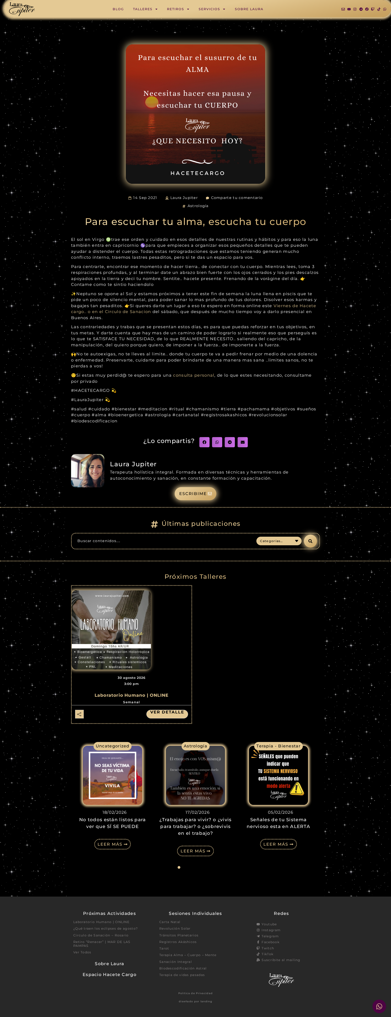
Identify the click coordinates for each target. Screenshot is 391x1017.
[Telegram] (361, 9)
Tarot (164, 948)
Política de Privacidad (195, 993)
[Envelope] (343, 9)
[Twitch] (372, 9)
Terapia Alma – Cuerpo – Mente (188, 955)
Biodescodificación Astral (183, 968)
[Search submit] (310, 541)
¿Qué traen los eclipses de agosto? (105, 928)
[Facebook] (367, 9)
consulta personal (193, 375)
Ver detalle (167, 712)
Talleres (143, 9)
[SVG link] (22, 9)
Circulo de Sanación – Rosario (101, 935)
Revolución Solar (175, 928)
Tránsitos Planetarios (178, 935)
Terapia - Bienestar (278, 746)
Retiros (175, 9)
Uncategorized (112, 746)
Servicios (209, 9)
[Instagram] (355, 9)
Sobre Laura (249, 9)
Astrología (198, 206)
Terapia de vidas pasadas (182, 975)
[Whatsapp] (384, 9)
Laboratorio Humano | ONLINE (132, 695)
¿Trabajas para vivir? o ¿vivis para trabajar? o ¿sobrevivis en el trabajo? (195, 826)
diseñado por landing (195, 1001)
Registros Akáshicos (178, 942)
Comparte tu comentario (237, 198)
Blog (118, 9)
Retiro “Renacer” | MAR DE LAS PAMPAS (102, 944)
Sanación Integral (175, 962)
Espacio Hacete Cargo (109, 974)
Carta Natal (169, 922)
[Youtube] (349, 9)
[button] (204, 442)
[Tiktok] (379, 9)
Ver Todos (82, 952)
